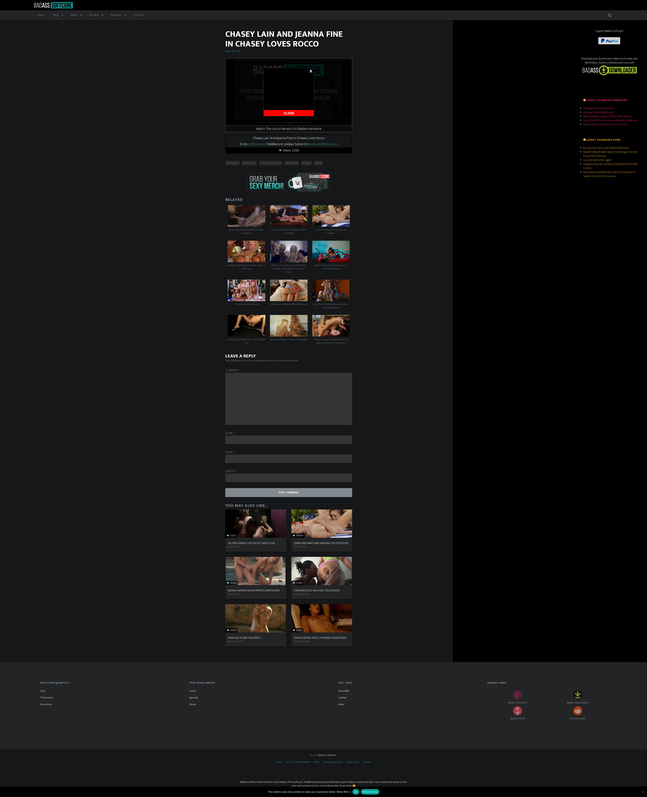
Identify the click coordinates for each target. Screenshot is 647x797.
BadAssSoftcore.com (323, 144)
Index (74, 15)
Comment (233, 370)
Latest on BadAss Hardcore (606, 100)
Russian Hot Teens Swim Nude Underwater (606, 148)
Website (230, 471)
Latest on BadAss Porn (603, 140)
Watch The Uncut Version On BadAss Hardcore (288, 129)
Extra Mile (343, 691)
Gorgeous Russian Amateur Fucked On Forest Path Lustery (610, 166)
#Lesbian (306, 163)
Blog (56, 15)
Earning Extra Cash (333, 762)
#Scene (318, 163)
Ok (355, 791)
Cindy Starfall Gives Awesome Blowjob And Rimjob (610, 120)
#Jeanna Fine (291, 163)
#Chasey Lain (249, 163)
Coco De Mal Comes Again (597, 160)
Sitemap (367, 762)
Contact (139, 15)
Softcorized (257, 144)
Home (40, 15)
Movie (192, 704)
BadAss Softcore (327, 755)
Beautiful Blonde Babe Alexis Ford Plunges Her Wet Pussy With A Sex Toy (610, 154)
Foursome (46, 704)
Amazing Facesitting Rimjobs (598, 112)
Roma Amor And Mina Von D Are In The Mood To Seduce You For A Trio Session (609, 174)
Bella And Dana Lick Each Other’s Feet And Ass (607, 116)
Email (230, 452)
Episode (193, 697)
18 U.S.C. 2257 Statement (298, 762)
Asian (341, 704)
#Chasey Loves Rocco (270, 163)
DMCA (317, 762)
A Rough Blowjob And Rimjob (598, 108)
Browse (94, 15)
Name (230, 433)
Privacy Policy (352, 762)
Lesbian (342, 697)
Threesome (46, 697)
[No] (642, 791)
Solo (42, 691)
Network (116, 15)
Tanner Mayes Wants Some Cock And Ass (605, 124)
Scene (192, 691)
